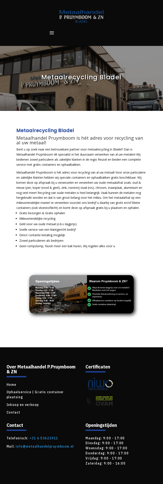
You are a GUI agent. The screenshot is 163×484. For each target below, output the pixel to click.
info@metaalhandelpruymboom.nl (45, 446)
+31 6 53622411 (44, 438)
